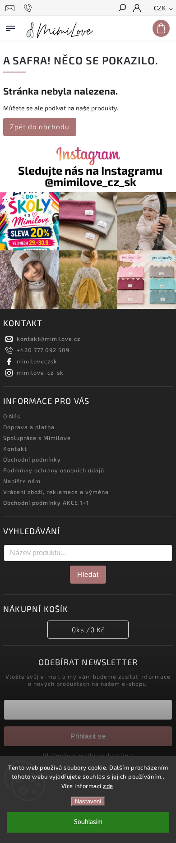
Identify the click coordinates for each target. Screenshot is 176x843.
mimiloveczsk (37, 361)
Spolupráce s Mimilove (37, 437)
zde (108, 785)
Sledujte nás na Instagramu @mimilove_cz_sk (90, 176)
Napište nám (22, 481)
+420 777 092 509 (43, 350)
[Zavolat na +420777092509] (29, 8)
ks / (88, 629)
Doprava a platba (29, 427)
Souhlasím (88, 822)
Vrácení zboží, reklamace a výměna (56, 491)
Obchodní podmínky (32, 459)
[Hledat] (122, 8)
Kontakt (15, 448)
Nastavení (88, 801)
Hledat (88, 574)
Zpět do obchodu (39, 126)
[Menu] (10, 26)
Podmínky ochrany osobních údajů (53, 470)
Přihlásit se (88, 736)
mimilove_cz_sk (40, 372)
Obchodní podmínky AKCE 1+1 (46, 502)
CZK (160, 8)
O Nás (11, 416)
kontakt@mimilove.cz (48, 338)
